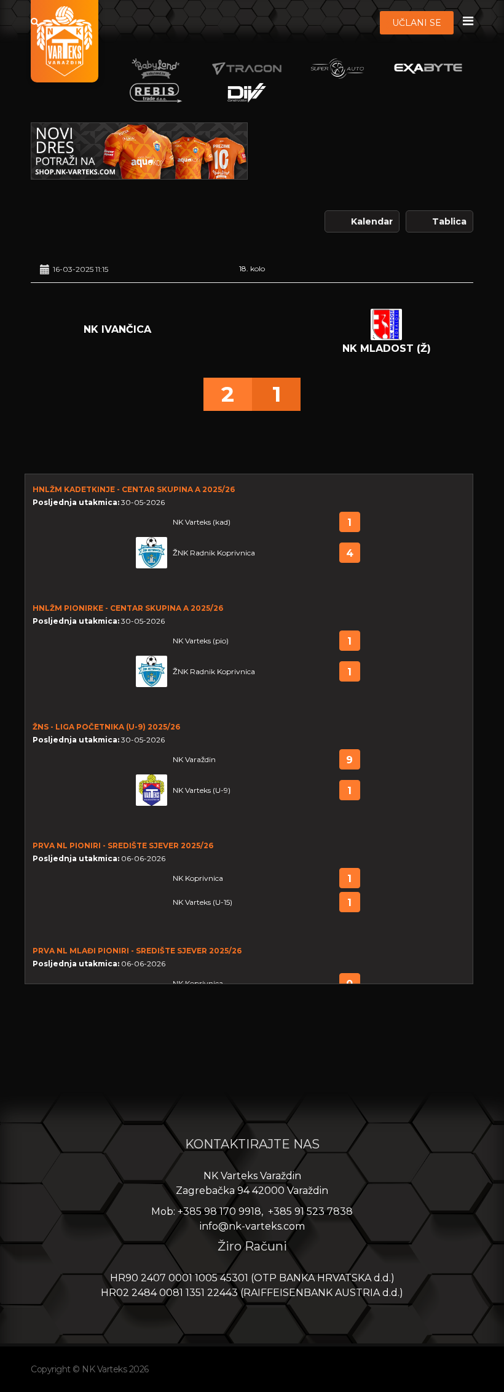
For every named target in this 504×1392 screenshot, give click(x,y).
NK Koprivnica (198, 878)
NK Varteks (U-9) (201, 790)
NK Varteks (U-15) (202, 902)
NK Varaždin (194, 759)
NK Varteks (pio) (201, 640)
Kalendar (372, 221)
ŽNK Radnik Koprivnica (214, 552)
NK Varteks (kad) (201, 522)
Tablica (449, 221)
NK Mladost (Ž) (386, 348)
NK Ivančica (117, 329)
